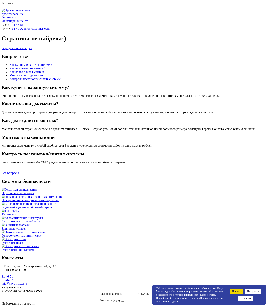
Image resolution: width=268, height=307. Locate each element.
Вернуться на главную (17, 48)
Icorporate (129, 293)
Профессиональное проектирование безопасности (16, 16)
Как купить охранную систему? (30, 64)
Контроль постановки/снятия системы (35, 79)
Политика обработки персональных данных (31, 294)
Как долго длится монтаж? (27, 72)
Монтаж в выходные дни (26, 75)
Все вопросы (10, 173)
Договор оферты (13, 297)
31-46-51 (17, 24)
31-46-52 (17, 28)
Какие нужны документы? (27, 68)
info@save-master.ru (37, 28)
